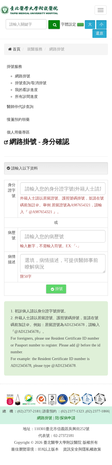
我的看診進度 (26, 90)
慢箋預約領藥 (18, 119)
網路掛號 (22, 76)
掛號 (58, 289)
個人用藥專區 (18, 132)
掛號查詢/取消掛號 (30, 83)
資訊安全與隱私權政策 (82, 449)
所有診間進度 (26, 97)
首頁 (16, 49)
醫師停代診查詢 (20, 107)
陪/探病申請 (65, 418)
